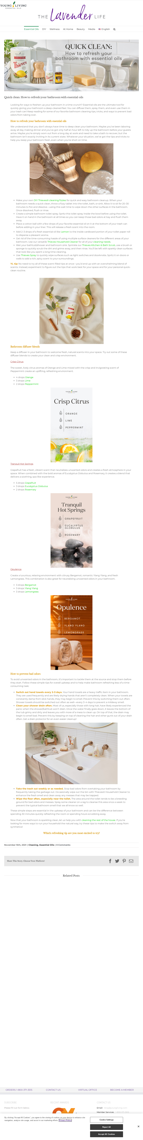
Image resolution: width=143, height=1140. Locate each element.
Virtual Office (87, 1090)
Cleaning (33, 845)
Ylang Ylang (31, 588)
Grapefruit (30, 483)
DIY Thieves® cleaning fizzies (50, 200)
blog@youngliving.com (115, 1108)
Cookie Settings (107, 1120)
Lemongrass (32, 591)
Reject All (106, 1127)
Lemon (65, 231)
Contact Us (53, 1090)
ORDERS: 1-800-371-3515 (19, 1090)
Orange (29, 377)
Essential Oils (46, 845)
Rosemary (30, 489)
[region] (71, 1126)
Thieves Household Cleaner (62, 242)
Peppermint (32, 384)
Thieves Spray (28, 255)
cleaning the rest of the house (98, 820)
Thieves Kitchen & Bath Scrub (98, 245)
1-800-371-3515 (122, 1112)
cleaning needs (101, 242)
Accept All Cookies (106, 1134)
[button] (114, 29)
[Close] (138, 1126)
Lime (27, 380)
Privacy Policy (65, 1120)
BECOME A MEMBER (122, 1090)
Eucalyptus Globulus (36, 486)
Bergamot (30, 585)
